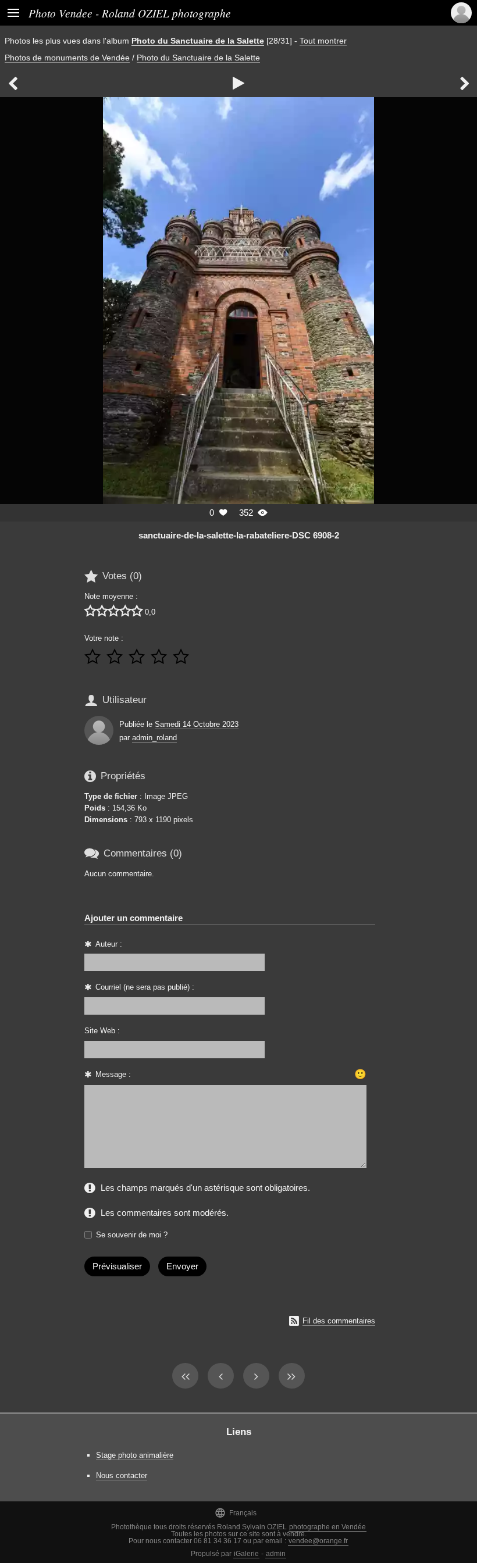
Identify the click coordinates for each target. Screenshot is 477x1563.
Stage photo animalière (134, 1455)
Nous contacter (121, 1475)
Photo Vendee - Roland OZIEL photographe (130, 12)
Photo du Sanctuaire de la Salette (197, 40)
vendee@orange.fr (318, 1540)
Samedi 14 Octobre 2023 (196, 724)
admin (276, 1553)
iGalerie (246, 1553)
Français (236, 1512)
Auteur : (108, 944)
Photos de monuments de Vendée (67, 57)
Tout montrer (323, 40)
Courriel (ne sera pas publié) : (144, 987)
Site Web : (102, 1030)
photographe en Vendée (327, 1526)
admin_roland (154, 737)
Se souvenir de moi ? (132, 1234)
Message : (113, 1074)
